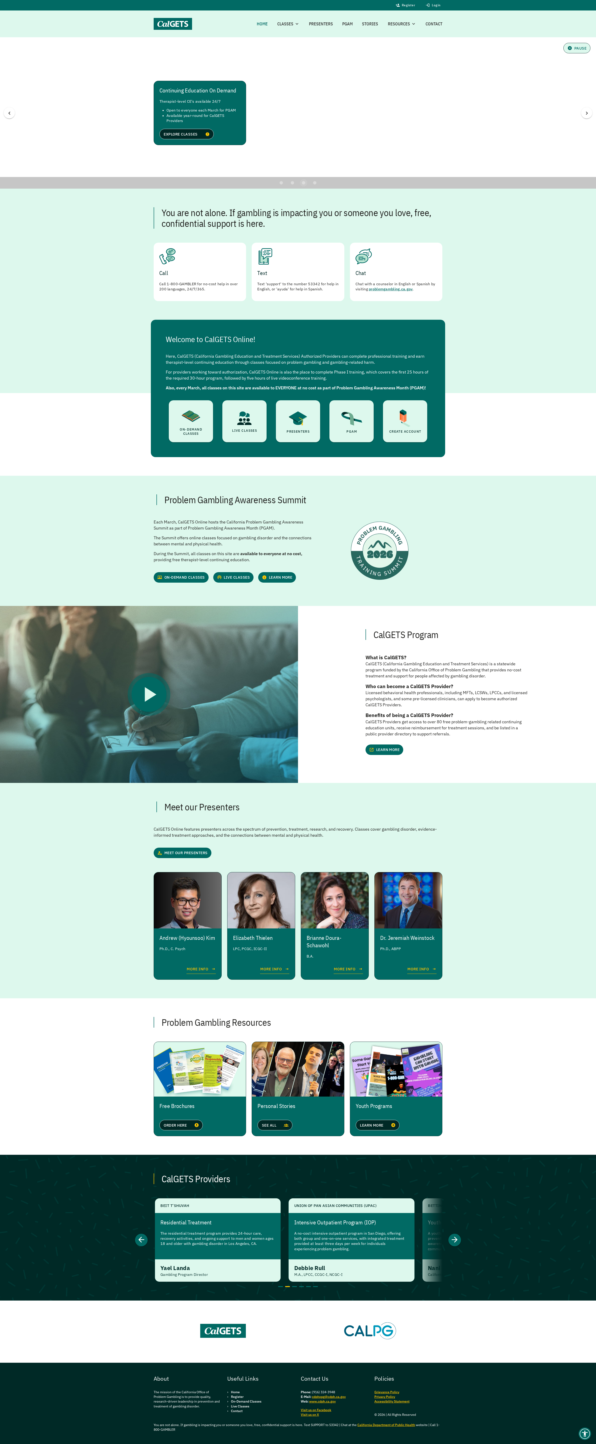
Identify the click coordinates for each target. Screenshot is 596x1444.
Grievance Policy (386, 1392)
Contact (434, 24)
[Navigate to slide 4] (301, 1286)
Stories (370, 24)
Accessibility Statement (392, 1401)
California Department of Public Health (386, 1425)
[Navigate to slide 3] (294, 1286)
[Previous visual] (9, 113)
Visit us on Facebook (316, 1410)
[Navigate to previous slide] (141, 1240)
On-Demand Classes (246, 1401)
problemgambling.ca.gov (391, 289)
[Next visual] (586, 113)
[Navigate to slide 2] (287, 1286)
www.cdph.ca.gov (322, 1401)
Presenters (321, 24)
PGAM (347, 24)
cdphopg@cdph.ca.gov (329, 1397)
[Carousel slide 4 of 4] (314, 183)
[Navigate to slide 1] (280, 1286)
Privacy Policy (384, 1397)
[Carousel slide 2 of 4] (292, 183)
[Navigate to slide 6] (315, 1286)
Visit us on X (310, 1415)
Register (237, 1397)
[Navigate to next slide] (454, 1240)
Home (262, 24)
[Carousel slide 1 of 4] (281, 183)
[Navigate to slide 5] (308, 1286)
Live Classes (240, 1406)
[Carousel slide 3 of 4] (303, 183)
